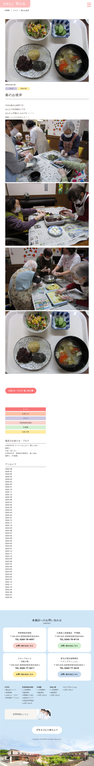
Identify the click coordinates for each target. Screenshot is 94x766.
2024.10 (8, 525)
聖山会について (11, 690)
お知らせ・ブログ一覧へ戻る (19, 391)
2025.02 (8, 515)
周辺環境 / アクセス (12, 698)
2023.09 (8, 559)
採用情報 (9, 692)
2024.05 (8, 538)
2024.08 (8, 531)
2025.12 (8, 489)
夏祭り (7, 448)
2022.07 (8, 595)
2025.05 (8, 507)
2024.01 (8, 549)
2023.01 (8, 579)
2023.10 (8, 556)
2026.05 (8, 477)
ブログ (15, 10)
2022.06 (8, 597)
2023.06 (8, 567)
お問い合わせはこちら (24, 646)
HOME (7, 10)
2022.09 (8, 590)
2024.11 (8, 523)
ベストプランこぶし (70, 687)
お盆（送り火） (11, 451)
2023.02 (8, 577)
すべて (25, 409)
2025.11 (8, 492)
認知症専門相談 (28, 700)
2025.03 (8, 512)
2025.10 (8, 495)
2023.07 (8, 564)
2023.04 (8, 572)
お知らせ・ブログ (12, 695)
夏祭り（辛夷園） (12, 456)
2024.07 (8, 533)
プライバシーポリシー (47, 730)
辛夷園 (25, 427)
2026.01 (8, 487)
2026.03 (8, 482)
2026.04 (8, 479)
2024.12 (8, 520)
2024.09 (8, 528)
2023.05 (8, 569)
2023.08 (8, 561)
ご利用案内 (27, 690)
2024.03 (8, 543)
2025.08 (8, 500)
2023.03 (8, 574)
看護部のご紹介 (28, 695)
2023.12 (8, 551)
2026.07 (8, 471)
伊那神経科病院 (26, 423)
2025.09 (8, 497)
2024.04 (8, 541)
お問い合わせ (27, 703)
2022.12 (8, 582)
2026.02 (8, 484)
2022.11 (8, 584)
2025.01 (8, 518)
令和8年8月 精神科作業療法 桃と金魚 (21, 453)
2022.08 (8, 592)
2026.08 (8, 469)
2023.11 (8, 554)
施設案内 (26, 692)
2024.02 (8, 546)
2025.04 (8, 510)
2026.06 (8, 474)
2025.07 (8, 502)
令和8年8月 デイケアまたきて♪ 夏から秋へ (22, 445)
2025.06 (8, 505)
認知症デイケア (28, 698)
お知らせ (25, 414)
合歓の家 (24, 88)
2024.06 (8, 536)
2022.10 (8, 587)
